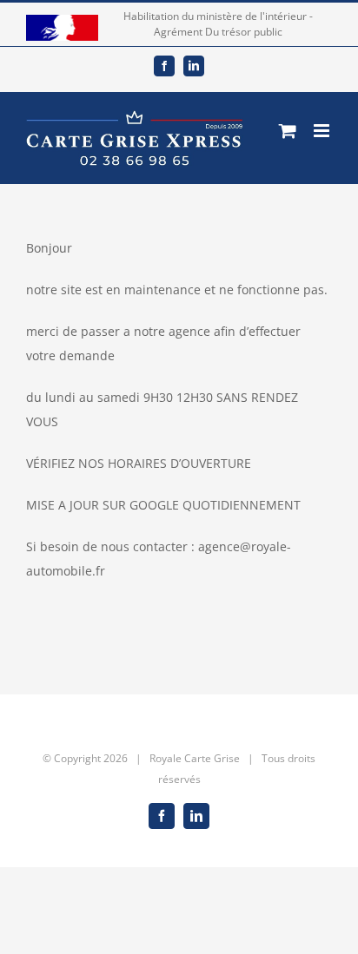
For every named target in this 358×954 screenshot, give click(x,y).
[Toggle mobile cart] (287, 131)
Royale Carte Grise (194, 758)
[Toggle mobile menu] (323, 131)
